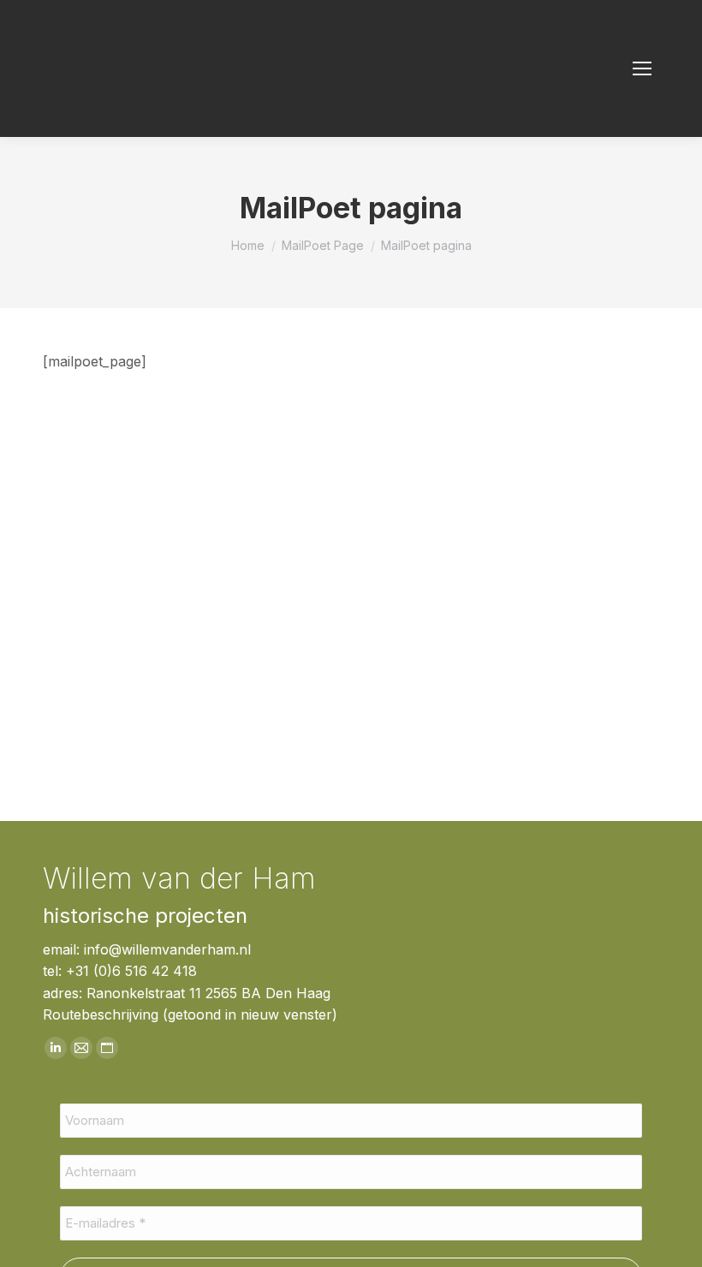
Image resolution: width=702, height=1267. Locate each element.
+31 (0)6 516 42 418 (131, 970)
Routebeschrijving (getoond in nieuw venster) (190, 1014)
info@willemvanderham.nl (167, 949)
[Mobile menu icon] (642, 68)
